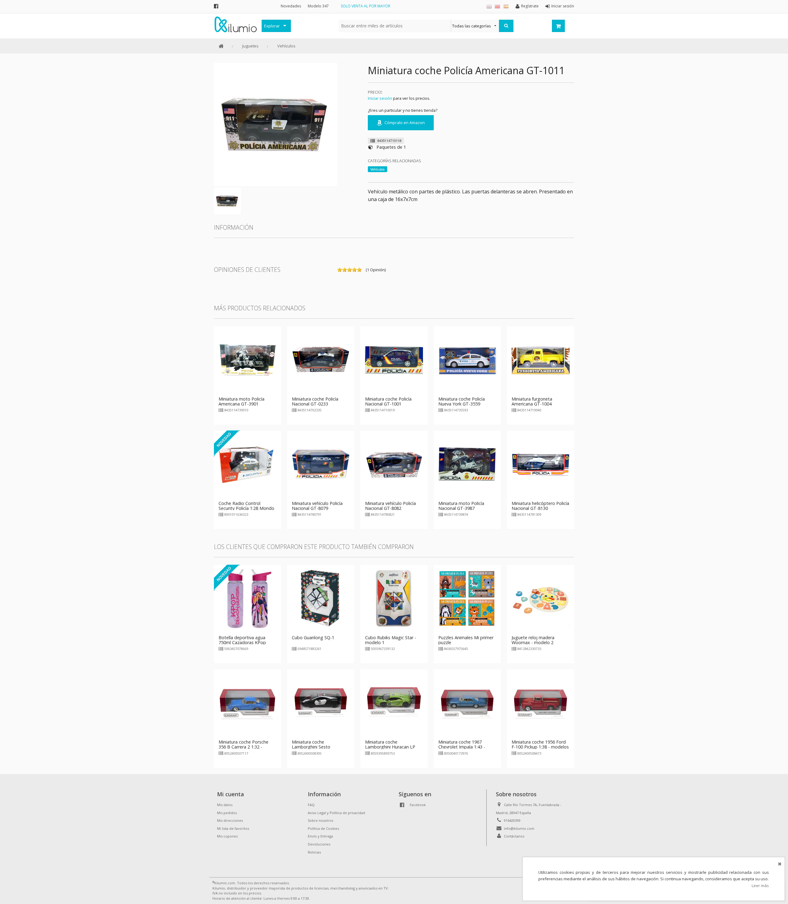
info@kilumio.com (519, 828)
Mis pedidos (227, 812)
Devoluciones (319, 844)
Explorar (272, 26)
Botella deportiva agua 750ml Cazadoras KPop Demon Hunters (242, 642)
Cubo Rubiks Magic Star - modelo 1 (390, 640)
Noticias (314, 852)
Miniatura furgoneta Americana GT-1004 (532, 401)
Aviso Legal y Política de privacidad (336, 812)
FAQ (311, 804)
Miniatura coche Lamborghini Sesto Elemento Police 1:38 (313, 747)
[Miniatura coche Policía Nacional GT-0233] (320, 359)
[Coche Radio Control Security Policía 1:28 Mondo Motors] (247, 463)
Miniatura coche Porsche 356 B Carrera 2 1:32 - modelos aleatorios (243, 747)
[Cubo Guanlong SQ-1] (320, 598)
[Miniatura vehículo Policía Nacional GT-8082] (394, 463)
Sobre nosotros (320, 820)
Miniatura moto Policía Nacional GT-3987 (461, 505)
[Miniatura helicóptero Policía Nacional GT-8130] (540, 463)
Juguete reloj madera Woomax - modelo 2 (533, 640)
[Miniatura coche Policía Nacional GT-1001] (394, 359)
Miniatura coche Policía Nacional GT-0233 (315, 401)
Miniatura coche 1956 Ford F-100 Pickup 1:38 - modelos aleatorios (540, 747)
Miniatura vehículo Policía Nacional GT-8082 (390, 505)
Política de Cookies (323, 828)
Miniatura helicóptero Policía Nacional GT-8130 (540, 505)
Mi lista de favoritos (233, 828)
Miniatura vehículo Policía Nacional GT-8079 (317, 505)
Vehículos (286, 46)
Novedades (291, 6)
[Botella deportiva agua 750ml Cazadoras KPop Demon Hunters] (247, 598)
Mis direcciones (230, 820)
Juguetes (250, 46)
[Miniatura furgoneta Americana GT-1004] (540, 359)
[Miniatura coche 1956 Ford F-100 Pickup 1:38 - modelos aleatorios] (540, 702)
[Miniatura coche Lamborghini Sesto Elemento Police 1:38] (320, 702)
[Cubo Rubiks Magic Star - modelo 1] (394, 598)
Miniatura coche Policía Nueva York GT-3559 (461, 401)
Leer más (760, 885)
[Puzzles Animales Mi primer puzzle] (467, 598)
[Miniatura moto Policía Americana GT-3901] (247, 359)
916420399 (512, 820)
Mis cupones (227, 836)
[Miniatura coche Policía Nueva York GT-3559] (467, 359)
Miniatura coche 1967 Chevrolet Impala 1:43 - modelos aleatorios (461, 747)
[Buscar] (506, 26)
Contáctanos (514, 836)
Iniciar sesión (380, 98)
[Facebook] (216, 6)
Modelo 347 (318, 6)
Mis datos (224, 804)
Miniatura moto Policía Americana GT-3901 (241, 401)
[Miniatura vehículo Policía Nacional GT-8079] (320, 463)
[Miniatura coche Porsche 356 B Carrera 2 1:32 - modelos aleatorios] (247, 702)
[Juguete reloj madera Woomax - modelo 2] (540, 598)
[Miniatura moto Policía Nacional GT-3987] (467, 463)
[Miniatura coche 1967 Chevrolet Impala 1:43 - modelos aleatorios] (467, 702)
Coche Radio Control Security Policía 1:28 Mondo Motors (246, 508)
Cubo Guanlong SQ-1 (313, 637)
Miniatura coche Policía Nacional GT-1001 (388, 401)
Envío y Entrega (320, 836)
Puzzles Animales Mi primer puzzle (465, 640)
